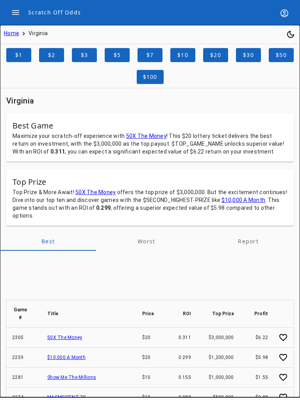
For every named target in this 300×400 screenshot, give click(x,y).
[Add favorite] (283, 337)
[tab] (48, 241)
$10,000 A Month (243, 200)
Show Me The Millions (71, 377)
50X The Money (146, 136)
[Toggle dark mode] (290, 34)
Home (11, 33)
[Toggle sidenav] (15, 12)
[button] (24, 313)
